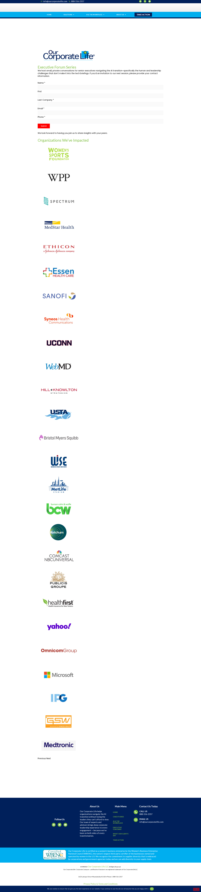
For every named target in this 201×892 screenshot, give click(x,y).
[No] (196, 889)
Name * (41, 82)
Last (40, 100)
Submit (44, 126)
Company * (48, 100)
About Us (120, 14)
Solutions (68, 14)
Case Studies (118, 817)
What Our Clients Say (120, 834)
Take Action (118, 840)
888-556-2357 (145, 814)
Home (49, 14)
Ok (152, 889)
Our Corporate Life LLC (98, 866)
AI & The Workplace (94, 14)
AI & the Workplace (118, 822)
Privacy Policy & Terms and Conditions (101, 884)
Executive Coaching (117, 828)
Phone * (41, 117)
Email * (41, 108)
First (40, 91)
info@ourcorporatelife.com (151, 822)
